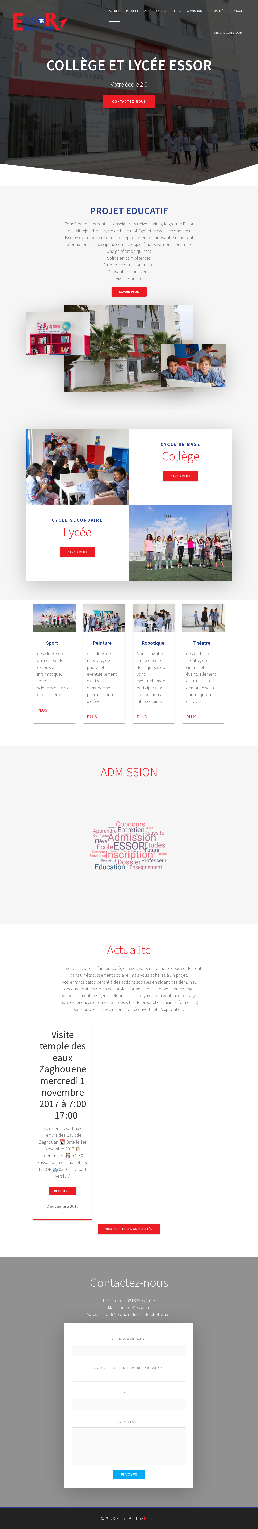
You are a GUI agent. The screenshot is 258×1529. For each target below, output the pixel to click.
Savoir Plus (129, 292)
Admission (194, 11)
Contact (236, 11)
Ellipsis (150, 1518)
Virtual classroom (228, 32)
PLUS (42, 710)
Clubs (176, 11)
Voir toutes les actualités (128, 1229)
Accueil (114, 11)
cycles (161, 11)
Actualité (216, 11)
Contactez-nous (129, 101)
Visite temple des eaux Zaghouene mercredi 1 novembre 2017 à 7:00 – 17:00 (62, 1075)
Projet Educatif (138, 11)
